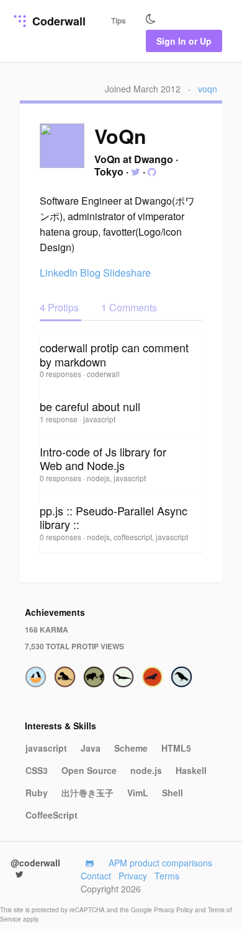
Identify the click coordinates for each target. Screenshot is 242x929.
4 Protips (60, 307)
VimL (137, 792)
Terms (167, 875)
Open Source (89, 770)
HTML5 (176, 748)
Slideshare (127, 272)
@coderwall (35, 862)
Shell (172, 792)
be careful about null (90, 406)
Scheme (131, 748)
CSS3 (36, 770)
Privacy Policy (174, 909)
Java (91, 748)
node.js (146, 770)
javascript (46, 748)
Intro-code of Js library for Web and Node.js (103, 458)
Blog (90, 272)
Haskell (191, 770)
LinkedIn (59, 272)
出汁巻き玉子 (87, 792)
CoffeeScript (51, 815)
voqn (207, 88)
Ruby (36, 792)
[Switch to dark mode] (151, 19)
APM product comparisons (160, 862)
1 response (59, 419)
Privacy (133, 875)
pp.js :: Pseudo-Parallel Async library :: (113, 517)
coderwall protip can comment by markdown (114, 354)
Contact (96, 875)
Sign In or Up (184, 41)
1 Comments (129, 307)
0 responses (61, 373)
